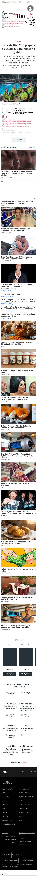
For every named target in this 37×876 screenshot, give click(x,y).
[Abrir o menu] (3, 16)
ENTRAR (30, 14)
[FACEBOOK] (27, 771)
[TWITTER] (30, 771)
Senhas (13, 24)
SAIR (31, 16)
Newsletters (16, 26)
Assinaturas (16, 19)
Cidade (18, 42)
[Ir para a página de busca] (34, 26)
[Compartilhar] (6, 117)
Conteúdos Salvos (20, 21)
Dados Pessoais (19, 23)
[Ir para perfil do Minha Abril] (18, 16)
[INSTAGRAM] (33, 771)
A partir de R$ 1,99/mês (26, 674)
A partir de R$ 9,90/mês (10, 674)
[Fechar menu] (3, 12)
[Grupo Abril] (6, 2)
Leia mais (18, 140)
